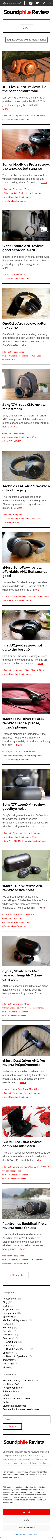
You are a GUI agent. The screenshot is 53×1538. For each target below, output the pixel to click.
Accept (26, 1512)
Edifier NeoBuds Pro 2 (13, 193)
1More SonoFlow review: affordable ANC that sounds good (24, 571)
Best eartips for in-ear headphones (21, 1409)
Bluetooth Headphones (14, 115)
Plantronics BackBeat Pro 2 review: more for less (24, 1226)
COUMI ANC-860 (41, 1167)
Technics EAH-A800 (12, 522)
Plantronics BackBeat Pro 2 (16, 1264)
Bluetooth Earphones (13, 189)
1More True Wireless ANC (23, 914)
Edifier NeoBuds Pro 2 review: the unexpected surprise (26, 166)
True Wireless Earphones (15, 201)
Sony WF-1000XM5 (12, 441)
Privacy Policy (31, 1534)
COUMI (28, 1167)
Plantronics (38, 1260)
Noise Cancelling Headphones (17, 119)
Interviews (8, 1316)
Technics (37, 518)
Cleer (6, 274)
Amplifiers (11, 1342)
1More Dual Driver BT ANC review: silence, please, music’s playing (23, 723)
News (6, 1324)
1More (6, 596)
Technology (9, 1360)
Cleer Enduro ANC (19, 274)
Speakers (8, 1352)
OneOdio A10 (10, 360)
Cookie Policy (19, 1534)
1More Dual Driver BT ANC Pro (25, 1089)
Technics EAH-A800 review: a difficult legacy (26, 488)
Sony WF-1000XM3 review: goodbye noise (24, 806)
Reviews (7, 1334)
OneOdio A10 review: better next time (24, 325)
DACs (9, 1345)
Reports (7, 1331)
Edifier (27, 189)
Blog (5, 1302)
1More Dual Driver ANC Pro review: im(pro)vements (23, 1063)
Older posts (17, 1275)
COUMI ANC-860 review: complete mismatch (22, 1144)
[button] (50, 3)
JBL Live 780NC (39, 115)
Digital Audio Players (17, 1349)
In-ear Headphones (34, 193)
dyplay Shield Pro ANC (14, 1008)
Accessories (9, 1298)
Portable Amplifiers (13, 1387)
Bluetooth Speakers (16, 1356)
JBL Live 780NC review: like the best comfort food (24, 89)
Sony (35, 437)
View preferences (27, 1527)
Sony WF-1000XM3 (12, 841)
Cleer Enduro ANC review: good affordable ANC (23, 248)
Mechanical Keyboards (15, 1320)
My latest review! (12, 3)
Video (6, 1367)
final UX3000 (38, 670)
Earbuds (7, 1402)
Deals (6, 1306)
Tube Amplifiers (11, 1391)
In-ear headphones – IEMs (17, 1398)
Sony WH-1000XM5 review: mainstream (24, 407)
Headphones (9, 1313)
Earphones (8, 1309)
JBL (28, 115)
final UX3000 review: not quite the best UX (22, 647)
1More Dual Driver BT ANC (24, 752)
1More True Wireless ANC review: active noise (22, 888)
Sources (7, 1338)
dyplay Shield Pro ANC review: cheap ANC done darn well (22, 975)
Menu (25, 28)
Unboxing (8, 1363)
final (28, 670)
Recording (8, 1327)
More (5, 108)
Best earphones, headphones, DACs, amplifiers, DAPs (22, 1382)
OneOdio (37, 356)
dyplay (27, 1004)
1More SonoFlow (19, 596)
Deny (26, 1520)
